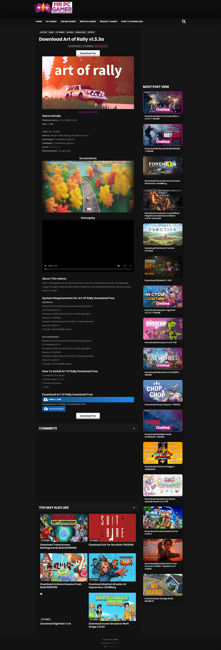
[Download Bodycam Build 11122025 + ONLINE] (163, 135)
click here (55, 147)
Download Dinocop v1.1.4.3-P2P (161, 342)
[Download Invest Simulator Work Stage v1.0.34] (112, 607)
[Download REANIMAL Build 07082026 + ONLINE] (163, 421)
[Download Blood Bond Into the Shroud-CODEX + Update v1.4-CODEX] (163, 550)
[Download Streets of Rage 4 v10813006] (163, 453)
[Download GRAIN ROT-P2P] (163, 267)
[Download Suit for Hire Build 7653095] (112, 528)
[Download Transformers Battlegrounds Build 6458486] (63, 528)
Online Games (68, 21)
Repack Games (88, 21)
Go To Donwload (88, 112)
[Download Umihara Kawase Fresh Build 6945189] (63, 567)
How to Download (132, 21)
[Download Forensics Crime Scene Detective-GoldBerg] (163, 167)
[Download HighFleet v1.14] (63, 607)
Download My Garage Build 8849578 (159, 600)
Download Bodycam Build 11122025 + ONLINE (162, 150)
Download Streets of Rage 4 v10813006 (159, 468)
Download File (88, 53)
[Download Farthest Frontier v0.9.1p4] (163, 234)
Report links (102, 46)
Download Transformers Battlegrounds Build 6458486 (58, 546)
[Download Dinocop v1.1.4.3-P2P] (163, 329)
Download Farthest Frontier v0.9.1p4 (159, 249)
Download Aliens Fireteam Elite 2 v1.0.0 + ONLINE (162, 117)
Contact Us (107, 639)
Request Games (108, 21)
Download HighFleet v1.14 (55, 623)
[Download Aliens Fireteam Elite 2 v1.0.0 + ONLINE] (163, 102)
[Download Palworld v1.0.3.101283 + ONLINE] (163, 359)
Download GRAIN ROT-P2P (158, 280)
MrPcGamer (112, 647)
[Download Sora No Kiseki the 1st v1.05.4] (163, 518)
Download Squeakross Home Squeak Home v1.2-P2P (160, 500)
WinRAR (60, 379)
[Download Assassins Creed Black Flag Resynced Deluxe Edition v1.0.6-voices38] (163, 199)
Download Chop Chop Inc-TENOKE (162, 404)
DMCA (115, 639)
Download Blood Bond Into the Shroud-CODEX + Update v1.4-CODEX (161, 566)
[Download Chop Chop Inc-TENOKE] (163, 391)
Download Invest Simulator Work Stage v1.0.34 (109, 625)
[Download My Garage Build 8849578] (163, 585)
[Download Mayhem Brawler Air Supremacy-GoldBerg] (112, 567)
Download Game (56, 409)
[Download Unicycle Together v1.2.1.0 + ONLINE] (163, 296)
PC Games (51, 21)
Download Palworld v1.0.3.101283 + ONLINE (162, 373)
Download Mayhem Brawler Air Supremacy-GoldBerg (107, 585)
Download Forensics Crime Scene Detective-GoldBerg (162, 182)
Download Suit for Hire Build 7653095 (111, 544)
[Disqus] (88, 467)
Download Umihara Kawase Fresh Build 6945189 (60, 585)
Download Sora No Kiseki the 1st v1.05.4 (161, 532)
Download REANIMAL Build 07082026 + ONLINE (158, 435)
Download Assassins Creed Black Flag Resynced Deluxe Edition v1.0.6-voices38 (162, 216)
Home (39, 21)
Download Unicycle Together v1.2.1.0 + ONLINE (160, 311)
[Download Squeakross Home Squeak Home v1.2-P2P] (163, 485)
